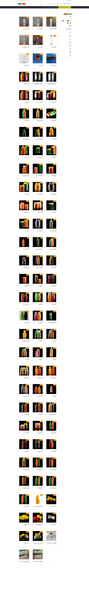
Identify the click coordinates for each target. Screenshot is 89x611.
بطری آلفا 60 (54, 359)
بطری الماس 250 (26, 469)
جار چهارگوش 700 (53, 157)
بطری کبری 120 (26, 102)
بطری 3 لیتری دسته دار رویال (38, 506)
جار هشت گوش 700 (53, 102)
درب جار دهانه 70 (26, 543)
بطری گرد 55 (54, 304)
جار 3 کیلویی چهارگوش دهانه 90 (38, 84)
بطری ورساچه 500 (26, 488)
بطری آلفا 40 (27, 359)
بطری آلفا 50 (41, 359)
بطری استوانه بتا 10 (26, 377)
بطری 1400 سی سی (26, 28)
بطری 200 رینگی (26, 506)
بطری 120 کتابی (26, 84)
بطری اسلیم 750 (40, 451)
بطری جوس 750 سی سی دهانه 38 (24, 562)
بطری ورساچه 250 (53, 469)
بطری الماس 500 (53, 451)
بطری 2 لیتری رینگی (53, 249)
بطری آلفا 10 (54, 396)
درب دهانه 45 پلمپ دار (39, 524)
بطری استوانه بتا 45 (26, 396)
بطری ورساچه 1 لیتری (53, 488)
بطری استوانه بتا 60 (40, 396)
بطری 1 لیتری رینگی (53, 231)
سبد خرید (48, 7)
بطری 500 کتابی (40, 47)
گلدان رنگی (41, 65)
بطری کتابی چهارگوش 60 (25, 341)
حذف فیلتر (65, 14)
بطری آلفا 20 (41, 341)
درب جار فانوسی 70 (53, 506)
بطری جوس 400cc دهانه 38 (38, 561)
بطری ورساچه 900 (40, 488)
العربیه (19, 0)
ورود (23, 3)
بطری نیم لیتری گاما (26, 139)
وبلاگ (51, 7)
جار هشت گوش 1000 (39, 175)
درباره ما (44, 7)
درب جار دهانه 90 (26, 524)
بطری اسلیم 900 (40, 414)
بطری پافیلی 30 (26, 322)
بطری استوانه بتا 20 (40, 377)
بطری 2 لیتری (54, 139)
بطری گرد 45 (41, 304)
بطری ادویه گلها (53, 120)
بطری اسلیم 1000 (26, 414)
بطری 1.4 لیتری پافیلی (39, 249)
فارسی (25, 0)
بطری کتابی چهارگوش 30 (52, 322)
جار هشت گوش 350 (39, 102)
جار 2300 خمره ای (53, 194)
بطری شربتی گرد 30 (53, 286)
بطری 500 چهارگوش (26, 47)
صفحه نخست (56, 7)
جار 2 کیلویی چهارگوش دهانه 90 (51, 84)
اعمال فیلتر (70, 14)
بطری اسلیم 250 (53, 433)
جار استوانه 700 (40, 286)
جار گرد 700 (27, 231)
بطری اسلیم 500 (26, 451)
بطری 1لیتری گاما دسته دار (39, 139)
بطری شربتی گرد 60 (26, 304)
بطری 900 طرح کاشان (53, 414)
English (23, 0)
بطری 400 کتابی (53, 47)
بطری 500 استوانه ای (53, 28)
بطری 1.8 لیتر (27, 157)
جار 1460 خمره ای (40, 194)
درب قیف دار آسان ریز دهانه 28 (38, 543)
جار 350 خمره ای (26, 212)
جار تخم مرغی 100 (26, 433)
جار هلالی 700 (27, 194)
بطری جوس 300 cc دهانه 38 (51, 543)
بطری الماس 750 (53, 267)
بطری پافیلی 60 (40, 322)
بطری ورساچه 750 (40, 469)
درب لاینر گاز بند (53, 524)
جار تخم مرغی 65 (40, 433)
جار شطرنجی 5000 (40, 231)
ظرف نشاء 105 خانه (53, 65)
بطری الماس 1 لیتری (40, 267)
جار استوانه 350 (26, 286)
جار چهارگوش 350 (40, 157)
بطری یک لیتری (40, 28)
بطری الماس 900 (26, 120)
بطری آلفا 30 (54, 341)
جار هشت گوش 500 (26, 175)
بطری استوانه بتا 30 (53, 377)
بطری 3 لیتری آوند (26, 267)
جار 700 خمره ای (40, 212)
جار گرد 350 (54, 212)
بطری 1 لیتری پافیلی (26, 249)
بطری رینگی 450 (40, 120)
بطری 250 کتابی (26, 65)
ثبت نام (20, 3)
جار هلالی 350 (54, 175)
